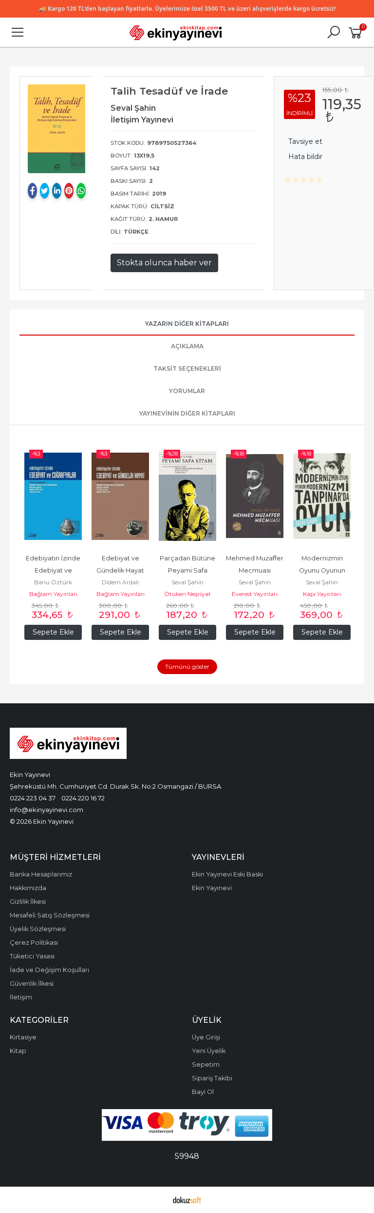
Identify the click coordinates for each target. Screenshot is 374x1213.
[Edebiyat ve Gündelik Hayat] (120, 496)
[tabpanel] (57, 128)
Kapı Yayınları (322, 593)
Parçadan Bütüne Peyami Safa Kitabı (188, 570)
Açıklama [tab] (187, 346)
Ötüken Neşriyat (187, 593)
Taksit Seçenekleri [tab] (187, 368)
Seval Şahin (187, 582)
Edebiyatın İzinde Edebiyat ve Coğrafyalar (54, 570)
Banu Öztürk (53, 582)
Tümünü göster (187, 666)
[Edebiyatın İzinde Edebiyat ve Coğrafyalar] (53, 496)
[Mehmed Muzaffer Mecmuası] (254, 496)
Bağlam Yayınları (53, 593)
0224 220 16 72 (83, 798)
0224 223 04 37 (33, 798)
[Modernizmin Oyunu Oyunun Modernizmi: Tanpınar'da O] (322, 496)
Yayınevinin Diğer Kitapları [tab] (187, 413)
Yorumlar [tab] (187, 391)
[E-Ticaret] (187, 1199)
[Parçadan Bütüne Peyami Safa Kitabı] (187, 496)
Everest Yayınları (255, 593)
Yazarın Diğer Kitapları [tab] (187, 323)
